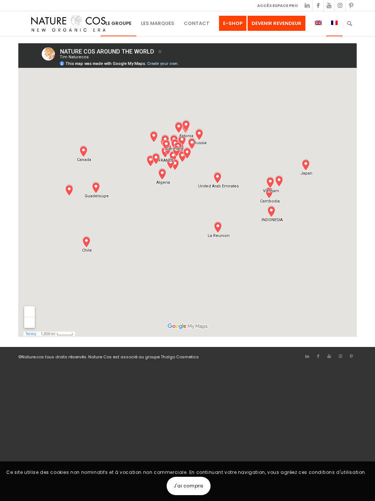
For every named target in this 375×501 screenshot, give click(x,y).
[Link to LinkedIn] (307, 5)
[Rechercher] (349, 23)
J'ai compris (189, 486)
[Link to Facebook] (318, 5)
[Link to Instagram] (340, 5)
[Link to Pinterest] (351, 5)
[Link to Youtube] (329, 5)
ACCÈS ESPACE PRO (277, 5)
